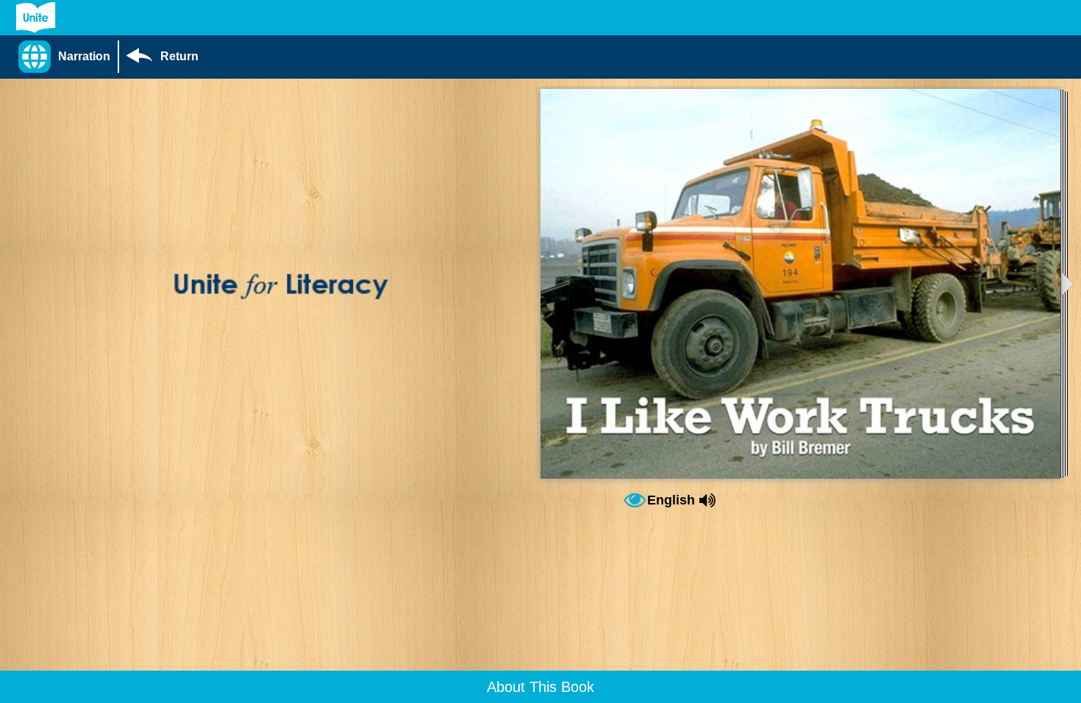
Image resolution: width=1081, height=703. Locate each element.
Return (179, 56)
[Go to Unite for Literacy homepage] (35, 17)
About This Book (540, 687)
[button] (68, 56)
